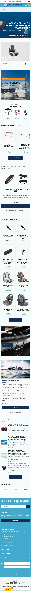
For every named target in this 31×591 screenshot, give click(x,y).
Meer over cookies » (22, 588)
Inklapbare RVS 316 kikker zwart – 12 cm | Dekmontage (8, 262)
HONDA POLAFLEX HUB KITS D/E (8, 236)
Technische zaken (15, 412)
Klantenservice (15, 520)
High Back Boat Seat (23, 286)
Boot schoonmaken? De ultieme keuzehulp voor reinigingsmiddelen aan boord (18, 451)
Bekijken (14, 206)
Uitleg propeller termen (17, 464)
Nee (16, 588)
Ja (12, 588)
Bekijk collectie (14, 158)
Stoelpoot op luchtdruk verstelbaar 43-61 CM (23, 262)
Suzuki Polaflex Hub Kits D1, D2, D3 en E (23, 237)
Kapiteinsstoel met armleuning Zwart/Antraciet (23, 309)
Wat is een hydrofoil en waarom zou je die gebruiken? (18, 424)
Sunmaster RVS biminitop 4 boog (8, 146)
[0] (29, 4)
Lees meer (10, 433)
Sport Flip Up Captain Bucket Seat (8, 309)
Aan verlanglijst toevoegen (14, 210)
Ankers (15, 407)
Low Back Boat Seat (8, 286)
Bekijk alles (14, 320)
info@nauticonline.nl (9, 542)
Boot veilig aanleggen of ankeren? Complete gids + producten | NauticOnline (17, 438)
